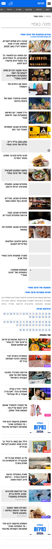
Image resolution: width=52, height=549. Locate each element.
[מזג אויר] (11, 4)
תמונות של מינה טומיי (39, 288)
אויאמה (13, 301)
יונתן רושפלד (10, 297)
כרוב (3, 297)
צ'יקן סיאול (39, 301)
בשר (45, 297)
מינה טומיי (38, 17)
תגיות (40, 3)
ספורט (18, 10)
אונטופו (48, 304)
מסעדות (47, 301)
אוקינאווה (39, 304)
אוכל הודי (5, 301)
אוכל (49, 297)
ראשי (48, 10)
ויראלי (9, 10)
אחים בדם (29, 304)
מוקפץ (40, 297)
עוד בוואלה (45, 335)
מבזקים (28, 10)
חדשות (39, 10)
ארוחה (3, 304)
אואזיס (35, 297)
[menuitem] (39, 9)
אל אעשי (19, 304)
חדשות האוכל (20, 297)
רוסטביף (30, 301)
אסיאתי (29, 297)
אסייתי (11, 304)
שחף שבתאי (21, 301)
